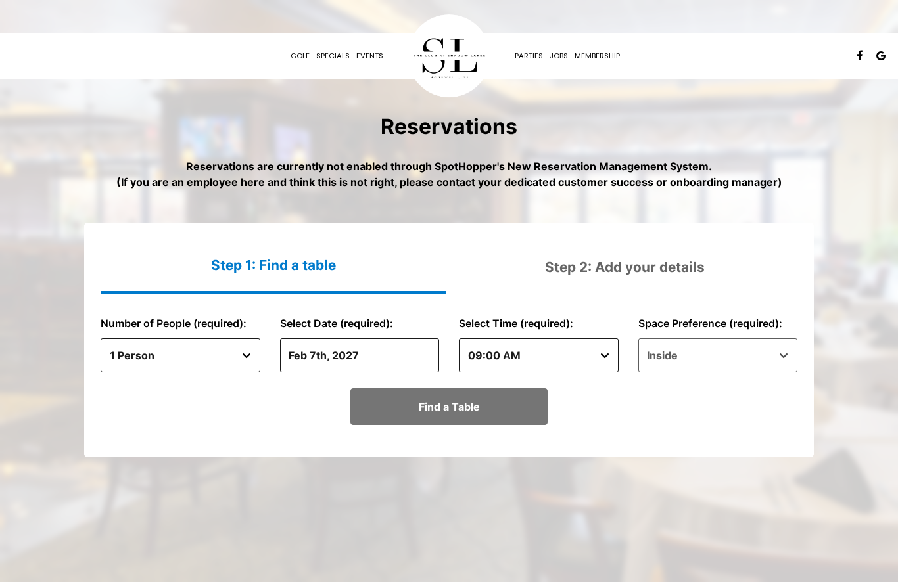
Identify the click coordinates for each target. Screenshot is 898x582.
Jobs (559, 56)
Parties (529, 56)
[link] (449, 55)
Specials (333, 56)
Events (369, 56)
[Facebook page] (859, 55)
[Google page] (880, 55)
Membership (597, 56)
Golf (300, 56)
